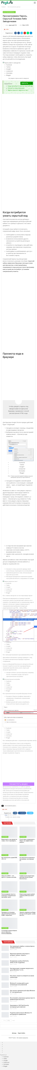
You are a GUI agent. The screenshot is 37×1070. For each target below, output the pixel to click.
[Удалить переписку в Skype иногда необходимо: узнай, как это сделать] (28, 905)
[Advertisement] (18, 114)
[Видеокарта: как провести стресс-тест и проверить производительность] (9, 832)
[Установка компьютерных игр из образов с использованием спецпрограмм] (9, 923)
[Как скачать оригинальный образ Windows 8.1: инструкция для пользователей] (5, 992)
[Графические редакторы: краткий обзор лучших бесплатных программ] (28, 868)
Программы (5, 836)
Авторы (14, 1033)
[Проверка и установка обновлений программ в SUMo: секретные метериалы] (9, 905)
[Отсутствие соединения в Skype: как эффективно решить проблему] (28, 832)
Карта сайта (21, 1033)
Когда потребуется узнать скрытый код (20, 86)
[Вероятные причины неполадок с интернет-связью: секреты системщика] (5, 955)
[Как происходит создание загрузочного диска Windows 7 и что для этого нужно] (5, 970)
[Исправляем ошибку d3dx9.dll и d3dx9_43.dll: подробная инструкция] (5, 963)
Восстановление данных (9, 12)
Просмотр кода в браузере (16, 88)
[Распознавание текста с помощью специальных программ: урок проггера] (9, 886)
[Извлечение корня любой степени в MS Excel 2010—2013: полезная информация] (28, 886)
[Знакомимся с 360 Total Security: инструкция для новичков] (5, 1007)
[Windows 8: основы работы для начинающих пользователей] (5, 985)
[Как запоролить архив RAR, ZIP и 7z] (9, 850)
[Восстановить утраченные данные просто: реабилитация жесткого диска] (5, 1000)
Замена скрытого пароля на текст (18, 90)
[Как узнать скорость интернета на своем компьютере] (5, 978)
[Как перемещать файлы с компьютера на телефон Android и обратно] (5, 948)
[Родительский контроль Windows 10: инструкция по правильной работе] (5, 1015)
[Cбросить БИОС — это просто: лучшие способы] (9, 868)
